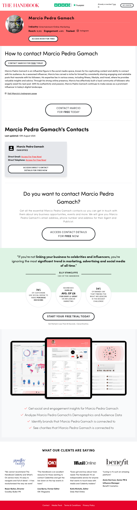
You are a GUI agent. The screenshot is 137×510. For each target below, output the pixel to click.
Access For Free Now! (31, 156)
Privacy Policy (89, 505)
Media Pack (57, 505)
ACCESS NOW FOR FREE (43, 38)
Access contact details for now (68, 234)
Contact (46, 505)
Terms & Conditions (72, 505)
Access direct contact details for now (35, 169)
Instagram (84, 30)
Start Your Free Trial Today (68, 316)
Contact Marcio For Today (25, 63)
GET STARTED (127, 5)
